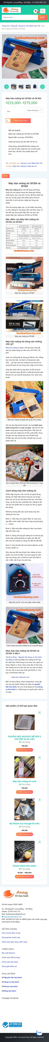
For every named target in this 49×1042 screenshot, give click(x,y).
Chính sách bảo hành (10, 962)
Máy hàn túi (32, 166)
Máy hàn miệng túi (20, 166)
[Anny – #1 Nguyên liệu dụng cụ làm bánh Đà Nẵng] (11, 10)
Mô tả (6, 176)
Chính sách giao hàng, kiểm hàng (14, 942)
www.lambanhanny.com (12, 917)
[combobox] (34, 110)
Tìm (43, 17)
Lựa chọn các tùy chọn (25, 876)
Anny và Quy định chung (11, 933)
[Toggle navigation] (42, 11)
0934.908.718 (15, 911)
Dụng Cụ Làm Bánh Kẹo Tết (29, 26)
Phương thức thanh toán (11, 937)
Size (8, 111)
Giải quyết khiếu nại (9, 966)
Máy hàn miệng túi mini (20, 677)
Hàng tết (14, 26)
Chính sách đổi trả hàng (11, 957)
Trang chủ (5, 26)
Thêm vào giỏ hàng (20, 120)
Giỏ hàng (37, 12)
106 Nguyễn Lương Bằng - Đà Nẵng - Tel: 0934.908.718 (24, 2)
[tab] (6, 176)
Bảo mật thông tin (8, 953)
